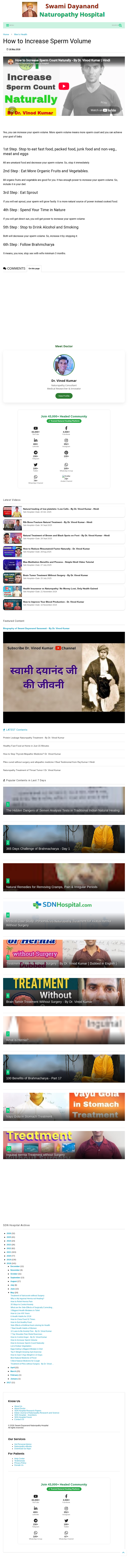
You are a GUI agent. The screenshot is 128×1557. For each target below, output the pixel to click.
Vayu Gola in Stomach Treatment (29, 1116)
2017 (9, 1382)
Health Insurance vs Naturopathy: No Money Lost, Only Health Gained (60, 588)
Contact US (19, 1419)
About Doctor (19, 1408)
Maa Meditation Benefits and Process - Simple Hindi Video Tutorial (58, 562)
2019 (9, 1260)
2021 (9, 1252)
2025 (9, 1237)
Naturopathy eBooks (23, 1446)
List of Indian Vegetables (21, 1346)
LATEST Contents (16, 729)
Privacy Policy (20, 1463)
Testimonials (19, 1461)
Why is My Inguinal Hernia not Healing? (27, 1298)
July (12, 1285)
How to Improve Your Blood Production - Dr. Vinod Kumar (53, 602)
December (15, 1266)
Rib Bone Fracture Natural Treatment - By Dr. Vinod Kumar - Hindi (57, 522)
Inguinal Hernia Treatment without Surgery (35, 1154)
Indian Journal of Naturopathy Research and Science (36, 1413)
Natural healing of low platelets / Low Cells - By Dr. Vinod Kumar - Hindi (61, 509)
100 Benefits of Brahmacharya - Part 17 (34, 1078)
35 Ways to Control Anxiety (22, 1304)
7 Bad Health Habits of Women (24, 1328)
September (15, 1278)
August (13, 1281)
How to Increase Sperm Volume (24, 1340)
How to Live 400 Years (20, 1313)
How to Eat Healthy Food (21, 1322)
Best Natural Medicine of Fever (24, 1358)
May (12, 1293)
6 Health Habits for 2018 (21, 1316)
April (12, 1367)
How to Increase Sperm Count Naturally (27, 1343)
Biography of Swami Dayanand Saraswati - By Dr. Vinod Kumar (36, 628)
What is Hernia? (17, 1040)
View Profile (64, 395)
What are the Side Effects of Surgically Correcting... (32, 1307)
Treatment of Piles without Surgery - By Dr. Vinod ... (32, 1364)
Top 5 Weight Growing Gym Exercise (26, 1352)
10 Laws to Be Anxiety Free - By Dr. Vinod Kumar (31, 1331)
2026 (9, 1233)
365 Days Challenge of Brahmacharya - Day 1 (38, 848)
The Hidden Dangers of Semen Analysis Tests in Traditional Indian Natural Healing (63, 810)
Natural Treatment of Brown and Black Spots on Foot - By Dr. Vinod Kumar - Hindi (66, 535)
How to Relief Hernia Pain (22, 1301)
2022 (9, 1248)
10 (8, 1148)
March (13, 1371)
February (14, 1375)
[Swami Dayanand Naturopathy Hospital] (64, 18)
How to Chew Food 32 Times (23, 1319)
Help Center (19, 1459)
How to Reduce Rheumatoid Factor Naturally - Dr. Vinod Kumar (56, 548)
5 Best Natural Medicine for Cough (25, 1361)
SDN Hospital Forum (23, 1417)
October (14, 1274)
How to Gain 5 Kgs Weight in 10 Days (26, 1355)
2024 (9, 1241)
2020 (9, 1256)
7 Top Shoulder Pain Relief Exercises (26, 1334)
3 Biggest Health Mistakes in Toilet (25, 1310)
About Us (18, 1406)
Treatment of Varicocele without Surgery (27, 1296)
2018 (9, 1263)
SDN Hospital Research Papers (27, 1411)
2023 (9, 1245)
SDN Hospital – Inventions (25, 1415)
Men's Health (20, 34)
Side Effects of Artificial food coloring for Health (30, 1325)
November (15, 1270)
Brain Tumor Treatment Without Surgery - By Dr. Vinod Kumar (55, 575)
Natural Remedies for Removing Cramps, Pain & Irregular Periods (51, 887)
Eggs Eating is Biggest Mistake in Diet (27, 1349)
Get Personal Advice (23, 1444)
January (14, 1379)
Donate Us (18, 1465)
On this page (34, 268)
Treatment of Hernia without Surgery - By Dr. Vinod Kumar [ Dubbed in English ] (61, 963)
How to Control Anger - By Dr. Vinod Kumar (29, 1337)
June (12, 1289)
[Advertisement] (64, 1195)
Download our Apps (22, 1449)
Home (6, 34)
